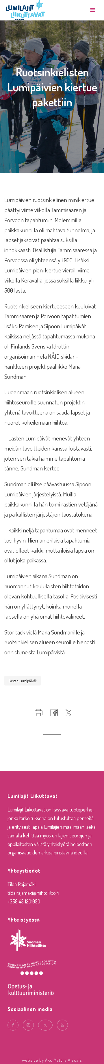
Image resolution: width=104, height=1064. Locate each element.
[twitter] (45, 1025)
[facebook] (13, 1025)
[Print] (38, 711)
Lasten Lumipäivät (22, 680)
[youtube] (62, 1025)
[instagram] (28, 1025)
